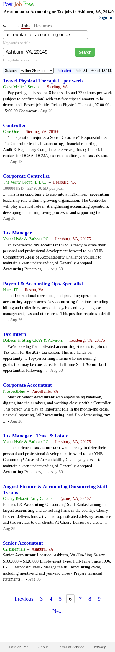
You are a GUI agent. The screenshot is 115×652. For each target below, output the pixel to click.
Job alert (64, 71)
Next (57, 611)
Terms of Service (71, 647)
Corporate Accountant (27, 385)
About (43, 647)
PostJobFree (18, 647)
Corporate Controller (26, 176)
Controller (14, 125)
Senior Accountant (23, 543)
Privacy (100, 647)
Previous (24, 599)
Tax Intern (14, 334)
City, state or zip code (20, 60)
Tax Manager (17, 233)
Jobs (25, 25)
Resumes (43, 25)
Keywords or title (16, 43)
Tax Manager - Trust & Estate (35, 435)
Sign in (105, 17)
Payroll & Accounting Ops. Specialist (43, 283)
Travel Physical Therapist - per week (43, 81)
